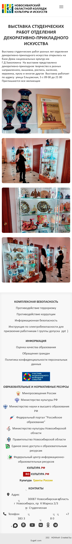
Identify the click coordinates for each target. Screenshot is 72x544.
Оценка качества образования (36, 347)
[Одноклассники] (49, 525)
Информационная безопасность (36, 320)
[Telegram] (56, 525)
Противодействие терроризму (36, 308)
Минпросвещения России (39, 393)
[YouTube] (33, 525)
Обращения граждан (36, 353)
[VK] (41, 525)
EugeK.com (36, 540)
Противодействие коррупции (36, 314)
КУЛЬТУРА (36, 468)
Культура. (36, 480)
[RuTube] (24, 525)
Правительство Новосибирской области (39, 439)
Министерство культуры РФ (39, 400)
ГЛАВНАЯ (24, 8)
